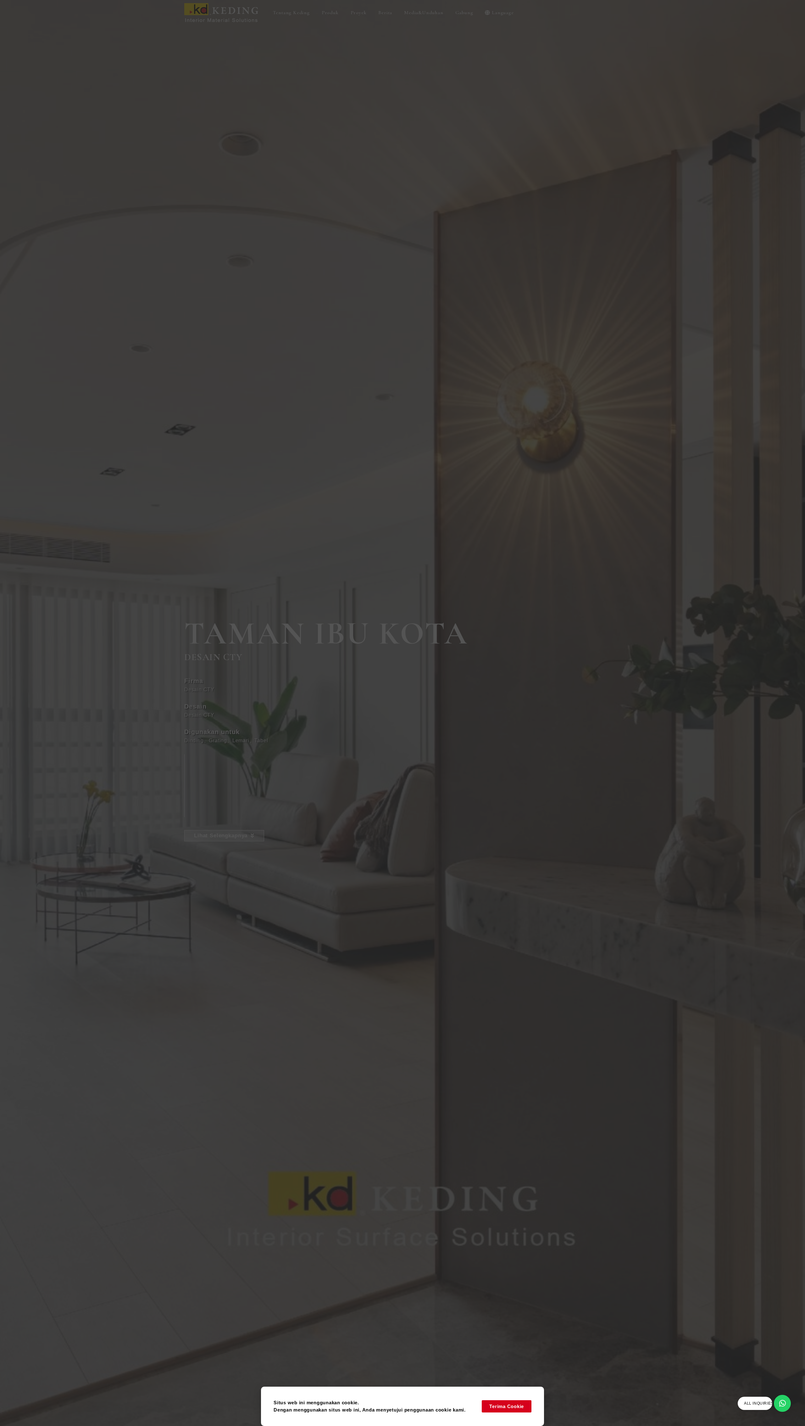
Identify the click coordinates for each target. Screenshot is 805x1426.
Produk (330, 12)
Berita (385, 12)
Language (503, 12)
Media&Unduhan (423, 12)
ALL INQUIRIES (759, 1403)
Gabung (464, 12)
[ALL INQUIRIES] (782, 1403)
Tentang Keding (291, 12)
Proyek (359, 12)
